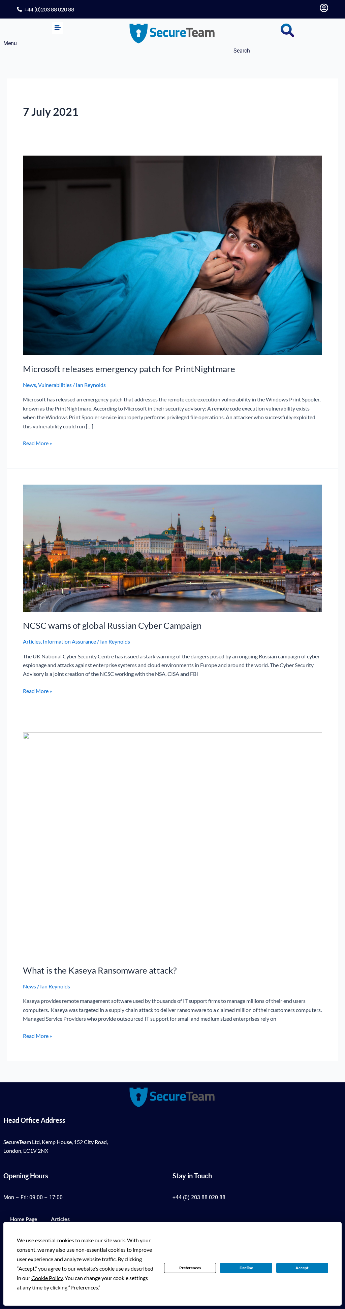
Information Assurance (69, 641)
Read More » (37, 442)
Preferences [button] (84, 1287)
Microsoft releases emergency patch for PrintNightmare (129, 368)
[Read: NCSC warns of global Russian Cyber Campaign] (172, 547)
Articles (32, 641)
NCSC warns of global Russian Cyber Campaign (112, 625)
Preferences (190, 1267)
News (29, 385)
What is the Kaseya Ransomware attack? (100, 970)
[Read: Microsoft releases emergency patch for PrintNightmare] (172, 255)
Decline (246, 1267)
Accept (302, 1267)
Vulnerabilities (55, 385)
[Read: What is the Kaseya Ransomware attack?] (172, 844)
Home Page (23, 1219)
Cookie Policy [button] (47, 1278)
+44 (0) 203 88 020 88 (198, 1197)
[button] (57, 28)
